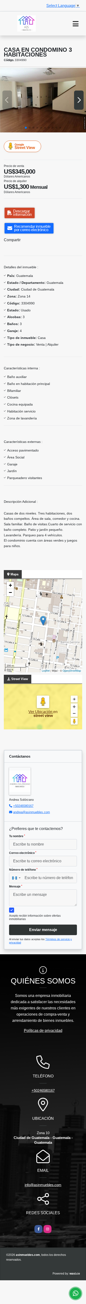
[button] (26, 128)
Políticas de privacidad (43, 1031)
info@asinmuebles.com (43, 1185)
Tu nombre (17, 836)
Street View (25, 146)
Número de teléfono (23, 870)
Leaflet (46, 670)
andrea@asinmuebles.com (31, 812)
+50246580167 (23, 806)
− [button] (10, 592)
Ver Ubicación (40, 712)
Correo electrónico (22, 853)
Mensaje (15, 886)
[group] (43, 100)
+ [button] (10, 585)
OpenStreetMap (72, 670)
